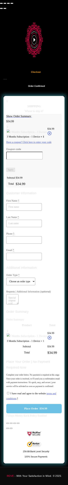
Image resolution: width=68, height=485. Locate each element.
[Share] (8, 3)
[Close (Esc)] (11, 3)
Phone (10, 233)
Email (10, 250)
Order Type (13, 275)
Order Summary (15, 319)
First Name (12, 200)
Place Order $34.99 (35, 408)
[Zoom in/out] (1, 3)
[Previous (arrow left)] (1, 8)
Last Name (12, 217)
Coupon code (13, 149)
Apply (11, 169)
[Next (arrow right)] (4, 8)
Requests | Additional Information (28, 291)
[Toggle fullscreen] (4, 3)
